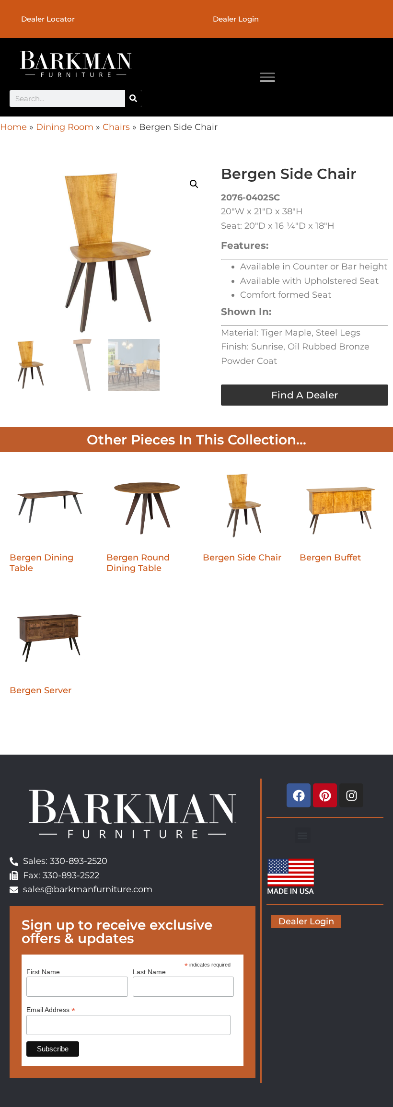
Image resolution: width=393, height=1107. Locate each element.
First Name (43, 971)
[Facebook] (299, 795)
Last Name (149, 971)
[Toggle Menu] (267, 77)
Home (13, 127)
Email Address (50, 1009)
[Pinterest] (325, 795)
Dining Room (64, 127)
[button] (194, 184)
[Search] (133, 98)
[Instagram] (351, 795)
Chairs (116, 127)
